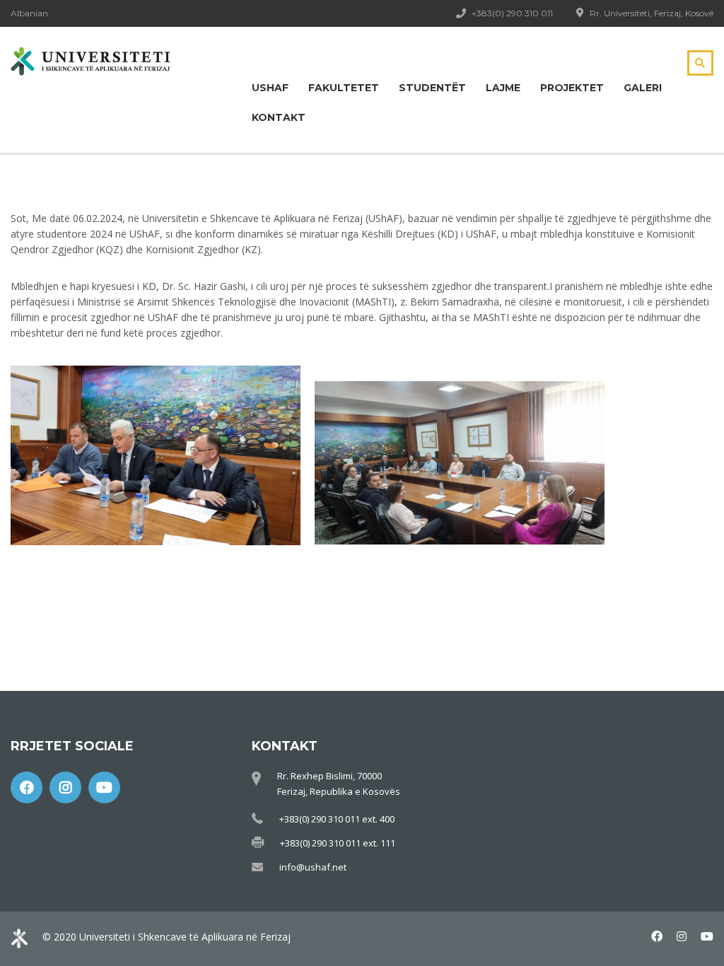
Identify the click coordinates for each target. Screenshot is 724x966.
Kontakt (278, 117)
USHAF (270, 87)
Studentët (432, 87)
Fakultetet (343, 87)
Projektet (572, 87)
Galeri (643, 87)
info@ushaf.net (312, 867)
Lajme (503, 87)
